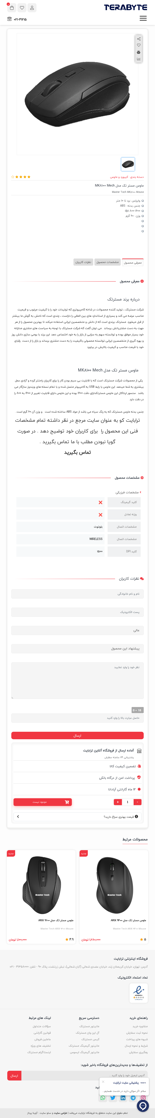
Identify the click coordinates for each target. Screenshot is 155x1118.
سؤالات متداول (42, 1026)
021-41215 (20, 19)
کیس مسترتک (90, 1039)
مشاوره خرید (140, 1026)
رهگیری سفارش (138, 1052)
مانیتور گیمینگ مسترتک (84, 1046)
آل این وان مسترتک (87, 1033)
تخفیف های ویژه (41, 1046)
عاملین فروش (43, 1039)
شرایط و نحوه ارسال (136, 1046)
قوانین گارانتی (42, 1033)
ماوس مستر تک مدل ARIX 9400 (128, 920)
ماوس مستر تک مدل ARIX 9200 (55, 920)
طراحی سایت (60, 1113)
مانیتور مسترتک (89, 1026)
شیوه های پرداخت (137, 1039)
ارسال (14, 1075)
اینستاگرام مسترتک (39, 1052)
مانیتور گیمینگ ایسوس (84, 1052)
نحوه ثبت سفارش (137, 1033)
